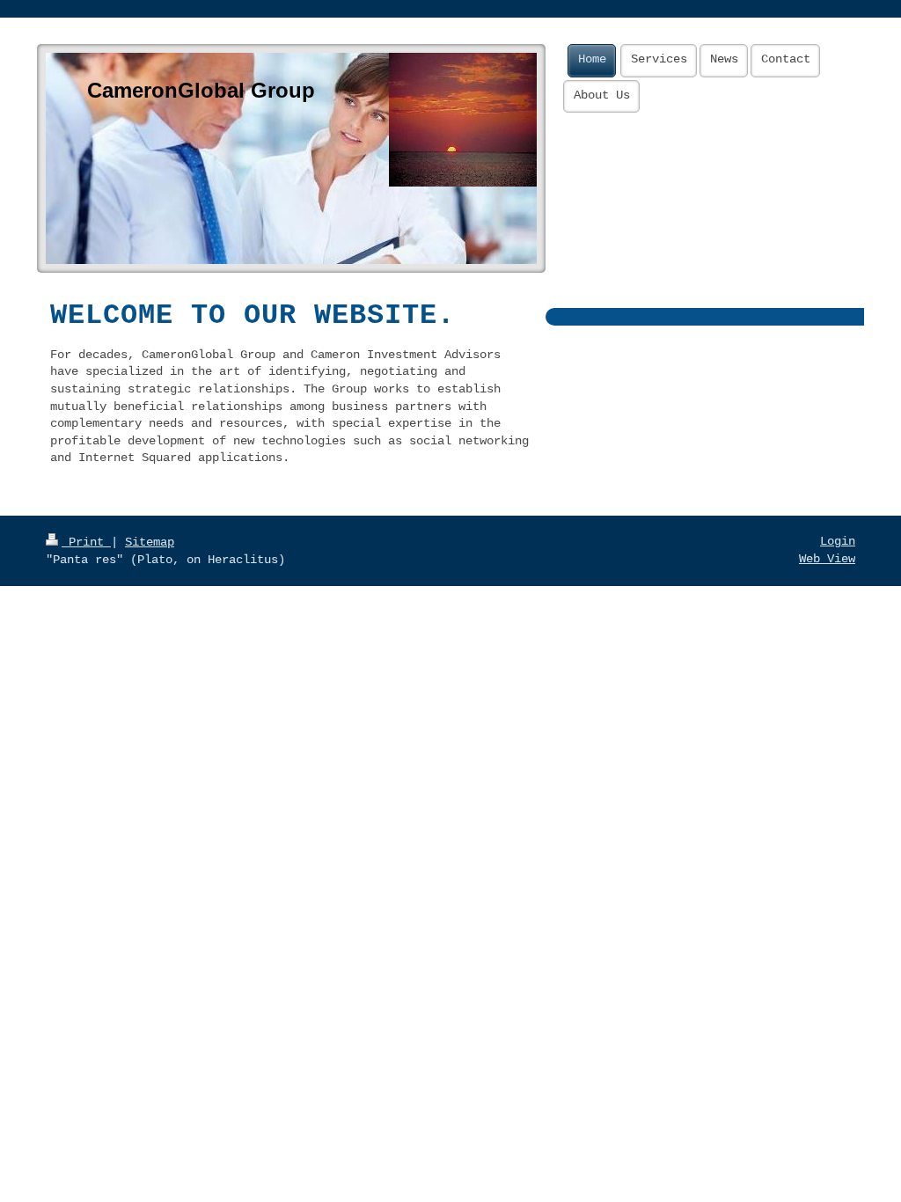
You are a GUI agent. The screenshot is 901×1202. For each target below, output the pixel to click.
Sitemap (149, 542)
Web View (827, 559)
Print (86, 542)
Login (837, 541)
